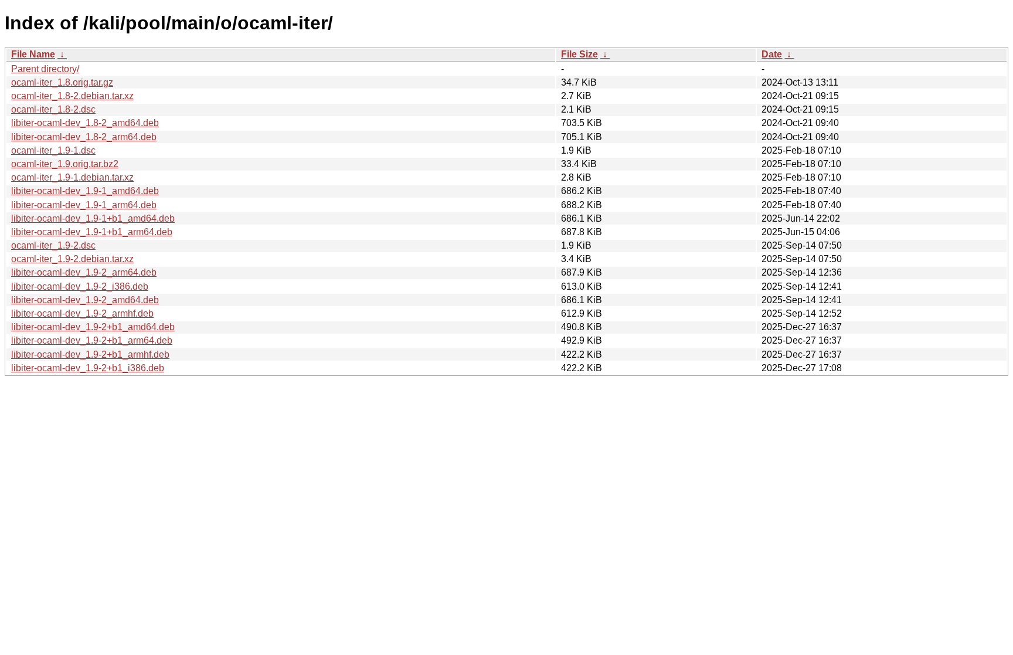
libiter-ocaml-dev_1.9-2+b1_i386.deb (87, 368)
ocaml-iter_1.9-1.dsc (53, 150)
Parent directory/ (45, 69)
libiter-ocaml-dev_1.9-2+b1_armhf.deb (90, 354)
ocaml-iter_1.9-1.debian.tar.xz (72, 177)
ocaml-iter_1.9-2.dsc (53, 245)
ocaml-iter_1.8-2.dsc (53, 109)
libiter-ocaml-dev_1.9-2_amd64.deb (85, 300)
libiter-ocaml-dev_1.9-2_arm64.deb (84, 272)
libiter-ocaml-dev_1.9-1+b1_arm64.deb (91, 232)
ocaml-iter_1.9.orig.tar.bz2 (64, 164)
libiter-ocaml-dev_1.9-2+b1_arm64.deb (91, 340)
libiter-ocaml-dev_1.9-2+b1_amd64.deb (93, 327)
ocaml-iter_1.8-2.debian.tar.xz (72, 96)
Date (772, 54)
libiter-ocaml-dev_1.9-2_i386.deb (79, 286)
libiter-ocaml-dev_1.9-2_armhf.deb (82, 313)
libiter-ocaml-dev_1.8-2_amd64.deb (85, 123)
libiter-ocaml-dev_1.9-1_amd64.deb (85, 191)
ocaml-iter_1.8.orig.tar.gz (62, 82)
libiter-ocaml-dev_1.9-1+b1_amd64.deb (93, 218)
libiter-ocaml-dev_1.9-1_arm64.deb (84, 205)
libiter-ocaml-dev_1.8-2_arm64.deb (84, 137)
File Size (579, 54)
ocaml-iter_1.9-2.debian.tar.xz (72, 259)
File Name (33, 54)
